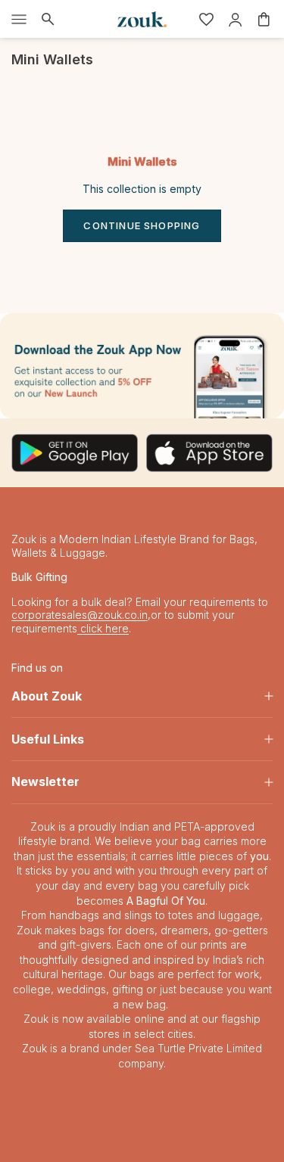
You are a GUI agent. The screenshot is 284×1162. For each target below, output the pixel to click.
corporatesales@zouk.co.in (79, 614)
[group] (142, 365)
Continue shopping (141, 225)
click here (103, 628)
